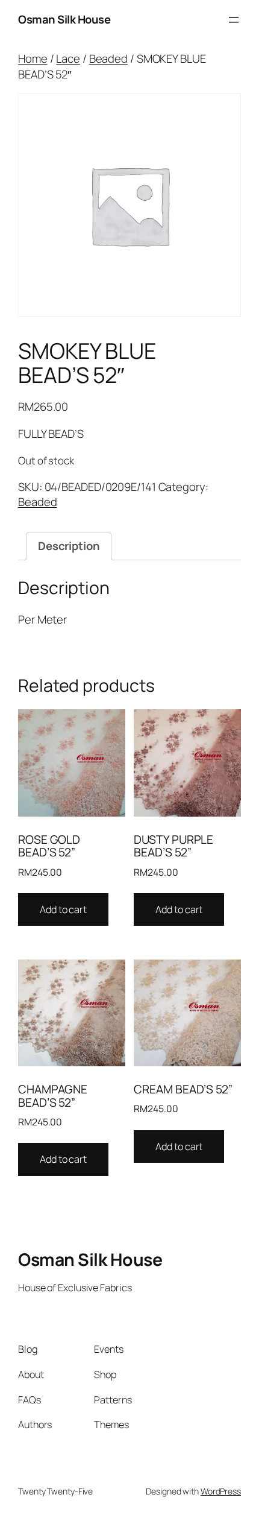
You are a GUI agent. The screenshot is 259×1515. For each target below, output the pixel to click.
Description (69, 546)
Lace (68, 58)
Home (33, 58)
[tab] (68, 546)
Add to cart (63, 909)
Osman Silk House (64, 19)
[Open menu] (233, 20)
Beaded (108, 58)
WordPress (221, 1491)
